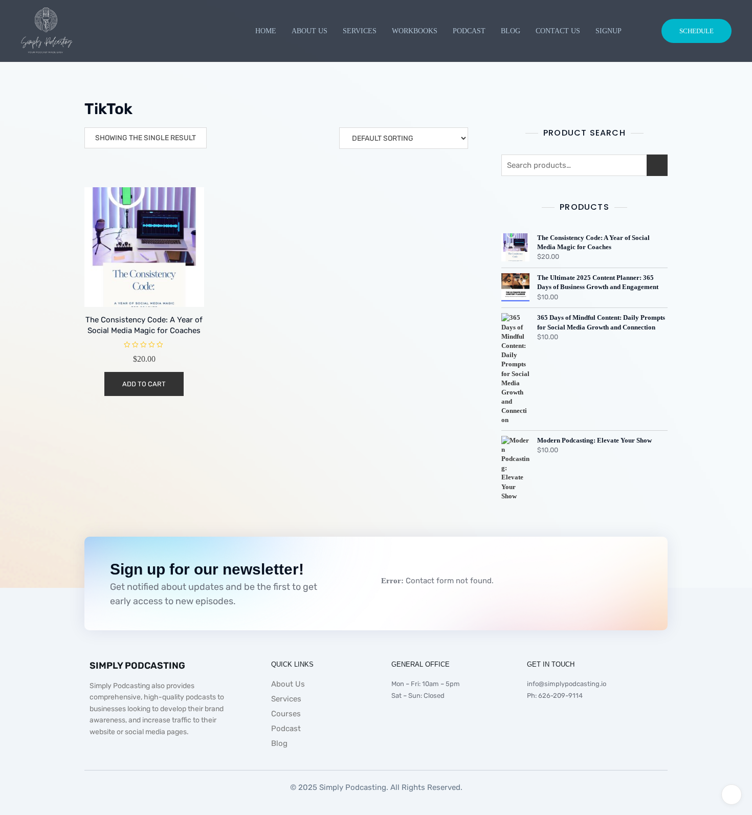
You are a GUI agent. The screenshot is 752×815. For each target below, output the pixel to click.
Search (657, 165)
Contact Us (558, 31)
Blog (510, 31)
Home (265, 31)
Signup (608, 31)
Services (360, 31)
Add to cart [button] (144, 384)
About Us (309, 31)
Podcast (469, 31)
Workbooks (414, 31)
